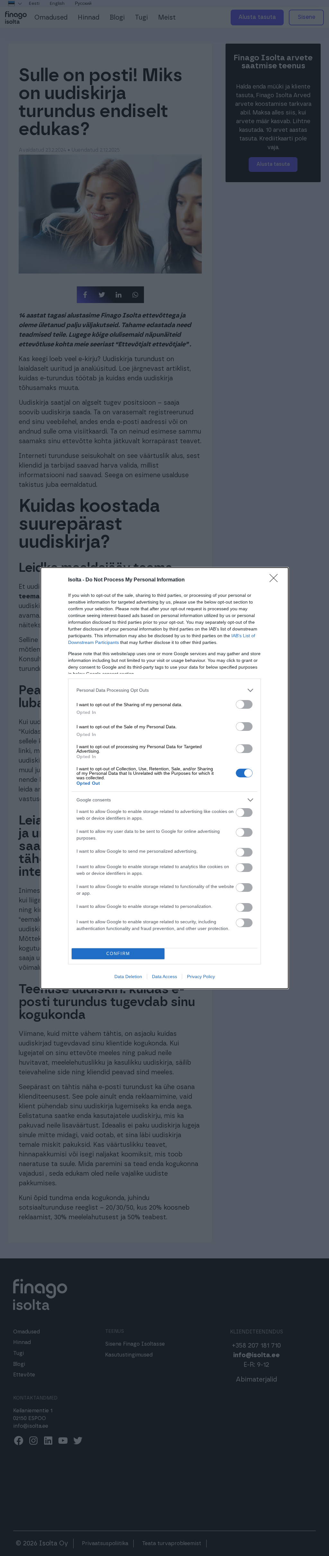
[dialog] (164, 778)
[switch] (244, 704)
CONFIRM (118, 953)
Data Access (164, 976)
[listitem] (164, 690)
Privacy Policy (201, 976)
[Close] (276, 580)
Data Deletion (128, 976)
